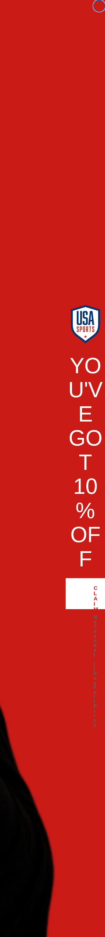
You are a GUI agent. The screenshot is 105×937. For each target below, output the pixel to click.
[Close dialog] (99, 6)
